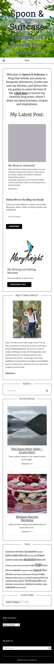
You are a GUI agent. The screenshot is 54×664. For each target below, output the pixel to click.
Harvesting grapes (11, 565)
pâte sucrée (22, 577)
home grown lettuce (23, 565)
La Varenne (25, 570)
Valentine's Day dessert (33, 584)
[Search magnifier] (47, 390)
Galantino (9, 560)
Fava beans (30, 555)
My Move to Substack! (21, 165)
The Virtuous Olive (33, 580)
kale (44, 565)
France (41, 555)
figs (36, 555)
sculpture (36, 578)
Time (44, 581)
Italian (32, 565)
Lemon (31, 570)
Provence (35, 574)
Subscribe (14, 226)
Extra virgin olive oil (16, 555)
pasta (14, 574)
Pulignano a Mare (11, 578)
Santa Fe (29, 578)
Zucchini (23, 587)
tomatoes (9, 584)
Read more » (10, 373)
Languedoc (16, 570)
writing (18, 587)
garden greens (18, 560)
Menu (27, 60)
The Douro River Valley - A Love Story (27, 450)
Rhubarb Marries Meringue (27, 518)
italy (38, 564)
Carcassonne (30, 551)
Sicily (42, 577)
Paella (10, 574)
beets (21, 551)
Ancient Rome (10, 551)
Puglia (42, 574)
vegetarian (10, 587)
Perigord (19, 574)
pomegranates (27, 574)
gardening (30, 559)
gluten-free (41, 559)
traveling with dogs (19, 584)
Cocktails (40, 551)
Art (17, 551)
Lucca (37, 569)
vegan (45, 584)
